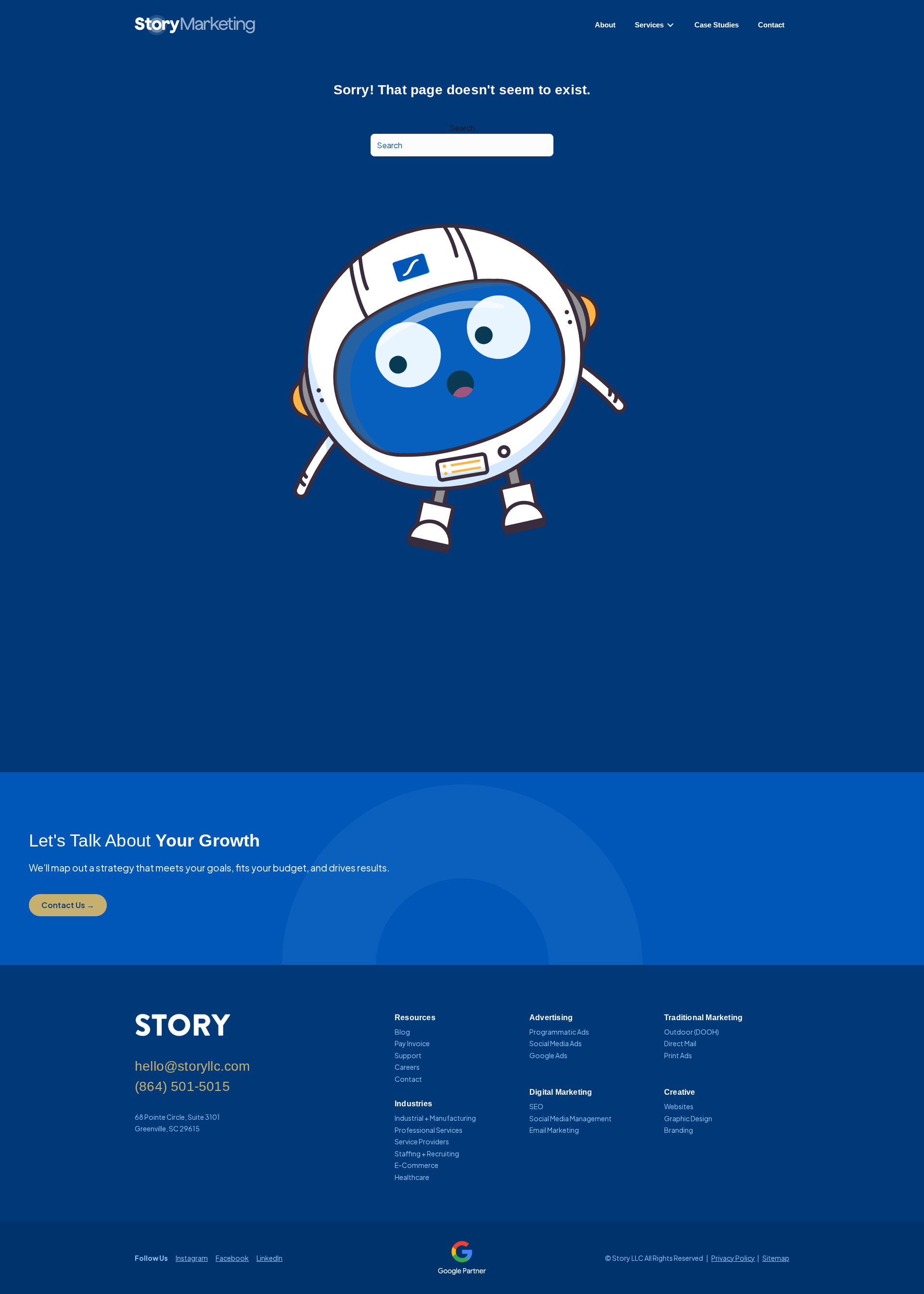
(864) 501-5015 (182, 1086)
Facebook (232, 1258)
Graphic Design (688, 1118)
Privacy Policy (733, 1258)
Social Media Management (570, 1118)
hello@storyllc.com (192, 1066)
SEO (536, 1106)
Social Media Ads (555, 1043)
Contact (408, 1079)
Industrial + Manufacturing (435, 1118)
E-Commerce (416, 1165)
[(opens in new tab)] (462, 1257)
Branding (678, 1130)
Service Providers (422, 1141)
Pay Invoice (412, 1043)
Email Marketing (554, 1130)
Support (408, 1055)
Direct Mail (680, 1043)
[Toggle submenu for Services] (670, 25)
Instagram (192, 1258)
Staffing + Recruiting (427, 1153)
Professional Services (428, 1130)
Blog (402, 1031)
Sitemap (775, 1258)
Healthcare (412, 1177)
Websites (678, 1106)
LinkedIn (269, 1258)
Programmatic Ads (559, 1031)
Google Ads (548, 1055)
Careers (407, 1067)
